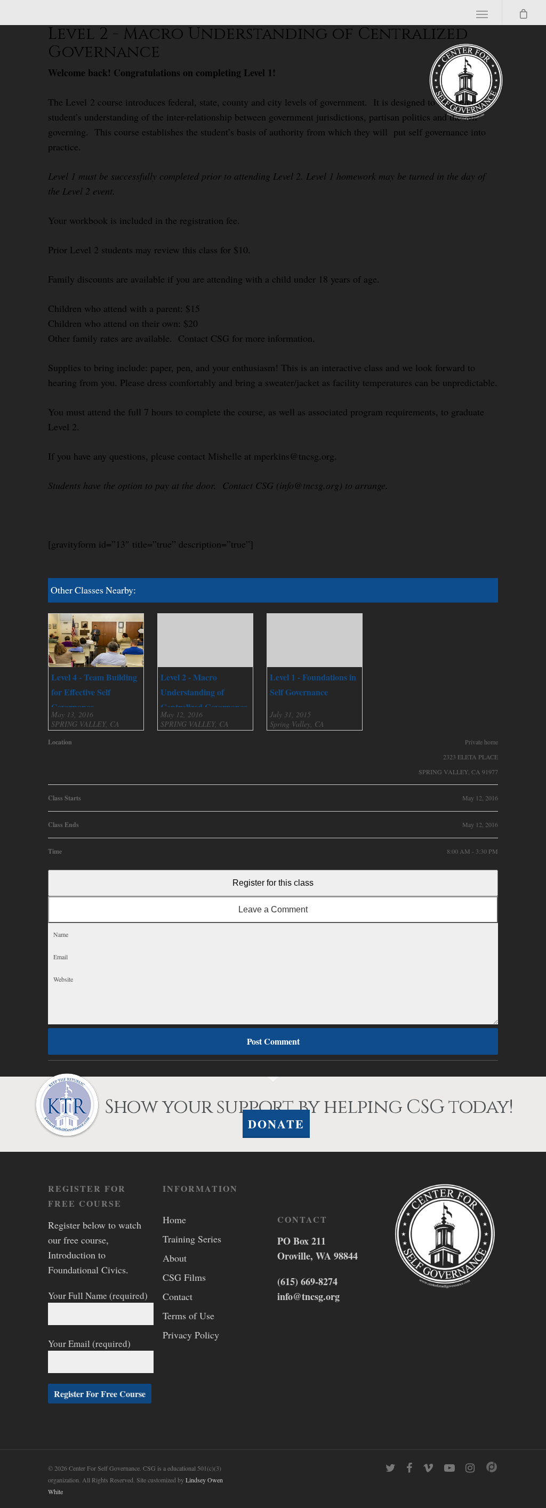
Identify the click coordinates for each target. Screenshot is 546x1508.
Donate (276, 1124)
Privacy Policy (191, 1334)
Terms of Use (188, 1315)
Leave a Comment (273, 909)
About (175, 1258)
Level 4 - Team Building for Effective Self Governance (94, 692)
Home (174, 1219)
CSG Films (184, 1277)
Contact (177, 1296)
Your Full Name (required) (98, 1295)
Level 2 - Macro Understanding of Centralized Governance (203, 692)
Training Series (192, 1238)
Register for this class (273, 882)
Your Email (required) (89, 1343)
